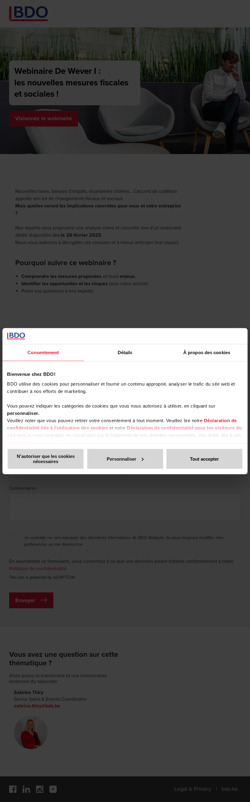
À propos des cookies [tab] (206, 352)
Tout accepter (204, 458)
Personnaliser (121, 458)
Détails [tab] (125, 352)
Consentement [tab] (43, 352)
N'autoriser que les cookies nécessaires (46, 459)
